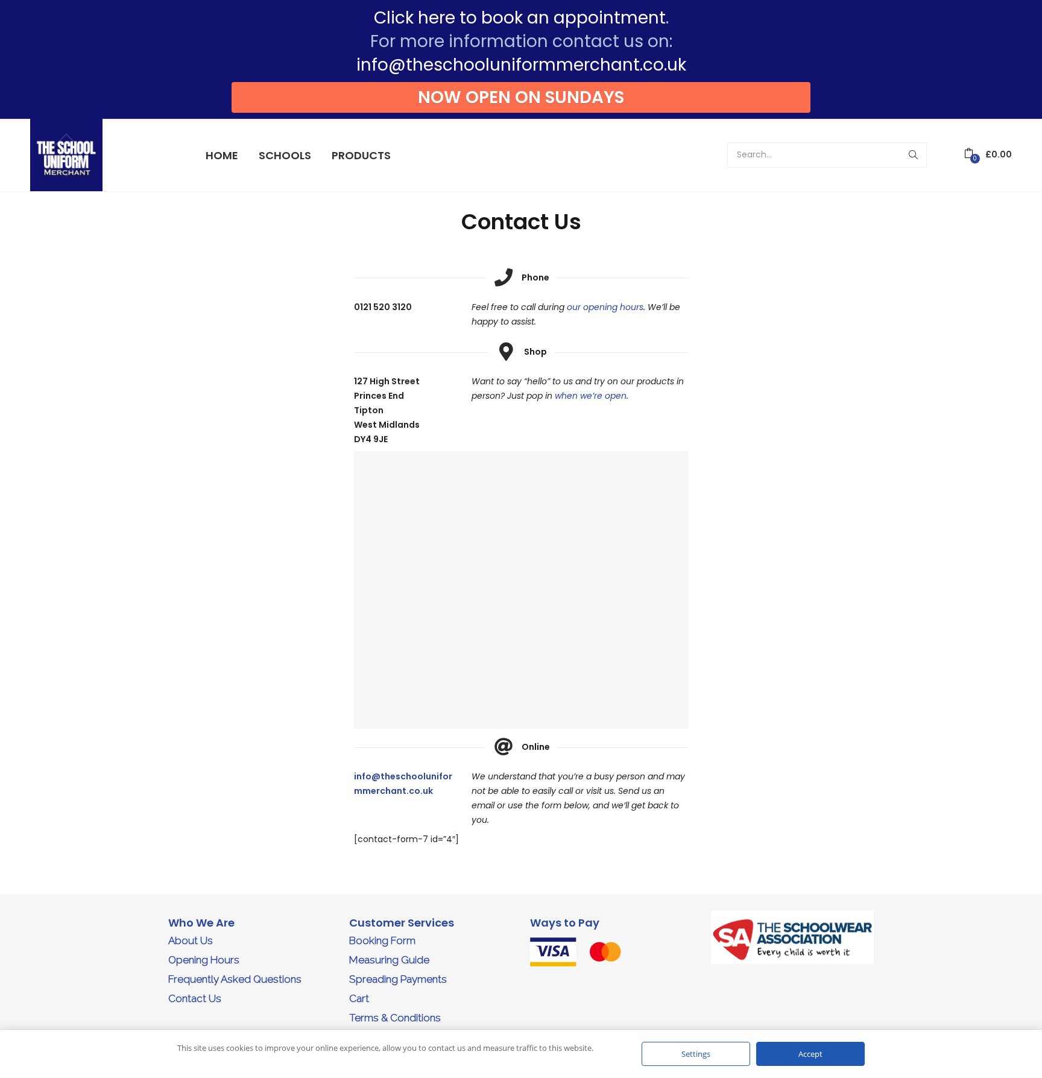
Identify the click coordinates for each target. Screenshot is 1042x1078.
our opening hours (605, 307)
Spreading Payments (398, 979)
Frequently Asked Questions (235, 979)
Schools (285, 155)
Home (222, 155)
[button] (988, 155)
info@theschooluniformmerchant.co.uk (521, 65)
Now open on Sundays (521, 97)
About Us (190, 940)
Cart (359, 998)
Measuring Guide (389, 960)
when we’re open (591, 396)
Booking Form (382, 940)
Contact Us (194, 998)
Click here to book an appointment (520, 18)
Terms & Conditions (395, 1018)
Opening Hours (203, 960)
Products (361, 155)
